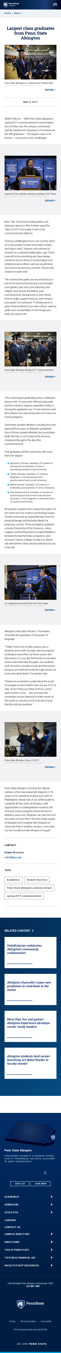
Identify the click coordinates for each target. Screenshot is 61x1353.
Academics (13, 879)
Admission (11, 1204)
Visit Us (20, 1183)
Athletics (11, 1212)
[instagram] (16, 1173)
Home (8, 13)
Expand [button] (49, 90)
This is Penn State (17, 1250)
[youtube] (38, 1173)
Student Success (37, 879)
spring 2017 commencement (24, 896)
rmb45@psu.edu (13, 857)
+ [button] (52, 1196)
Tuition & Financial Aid (20, 1257)
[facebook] (24, 1173)
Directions (12, 1242)
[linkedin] (31, 1173)
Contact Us (12, 1227)
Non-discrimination (28, 1321)
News (17, 13)
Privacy (12, 1321)
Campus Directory (17, 1234)
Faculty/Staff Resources (22, 1265)
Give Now (40, 1183)
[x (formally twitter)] (45, 1173)
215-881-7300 (32, 1286)
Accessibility (46, 1321)
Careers (10, 1220)
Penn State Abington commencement (29, 887)
